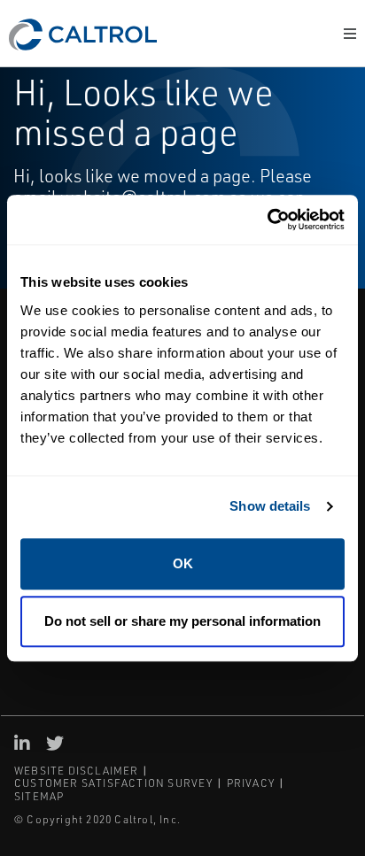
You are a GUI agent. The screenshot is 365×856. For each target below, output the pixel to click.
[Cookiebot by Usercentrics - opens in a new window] (267, 220)
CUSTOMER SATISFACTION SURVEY (114, 783)
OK (183, 563)
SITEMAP (39, 796)
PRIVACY (251, 783)
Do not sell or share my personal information (182, 621)
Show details (269, 505)
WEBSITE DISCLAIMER (76, 770)
